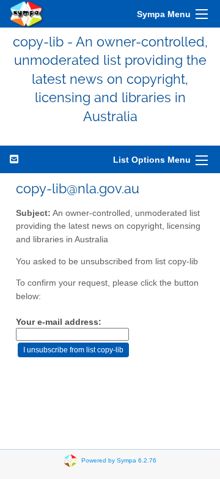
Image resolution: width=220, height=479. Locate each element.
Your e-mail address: (58, 322)
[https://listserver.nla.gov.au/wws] (27, 13)
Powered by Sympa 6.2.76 (118, 460)
